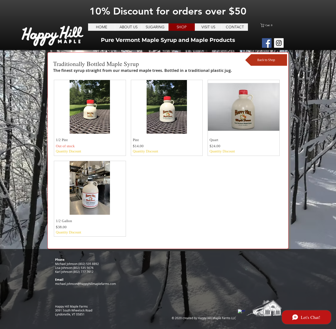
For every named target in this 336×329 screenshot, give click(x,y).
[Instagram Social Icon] (279, 43)
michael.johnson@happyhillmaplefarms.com (85, 284)
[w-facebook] (241, 312)
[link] (267, 25)
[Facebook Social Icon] (267, 43)
